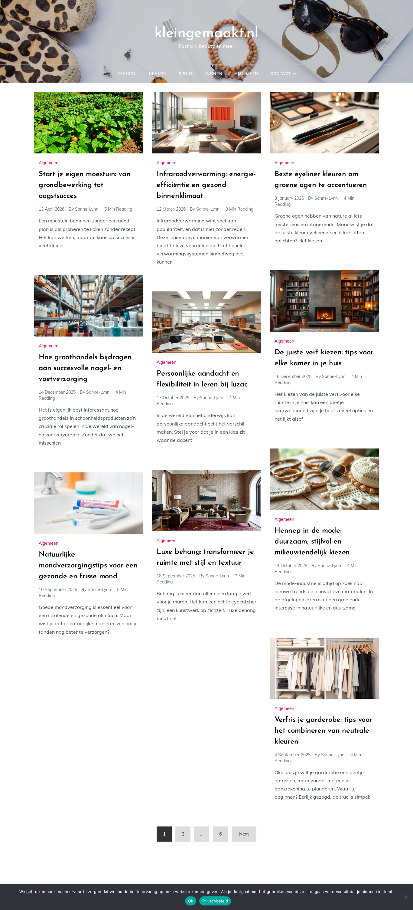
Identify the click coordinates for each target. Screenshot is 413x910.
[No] (405, 897)
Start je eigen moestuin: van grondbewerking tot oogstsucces (84, 185)
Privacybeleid (215, 901)
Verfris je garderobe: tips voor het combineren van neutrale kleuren (323, 730)
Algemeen (246, 73)
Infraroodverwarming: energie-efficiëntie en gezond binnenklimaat (206, 185)
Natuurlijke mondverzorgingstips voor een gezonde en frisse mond (88, 565)
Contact (280, 73)
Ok (190, 901)
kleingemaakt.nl (206, 33)
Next (244, 834)
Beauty (158, 73)
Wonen (214, 73)
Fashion (127, 73)
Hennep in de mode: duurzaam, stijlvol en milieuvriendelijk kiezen (312, 541)
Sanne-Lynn (86, 209)
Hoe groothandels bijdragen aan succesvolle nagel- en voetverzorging (85, 368)
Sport (186, 73)
